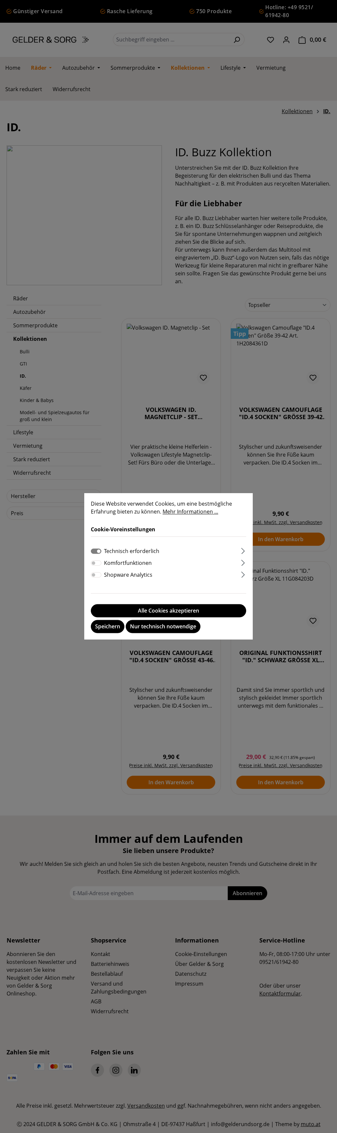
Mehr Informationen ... (190, 511)
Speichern (107, 626)
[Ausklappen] (243, 550)
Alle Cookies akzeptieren (168, 611)
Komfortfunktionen (128, 563)
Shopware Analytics (128, 575)
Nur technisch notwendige (163, 626)
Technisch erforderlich (131, 551)
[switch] (96, 563)
